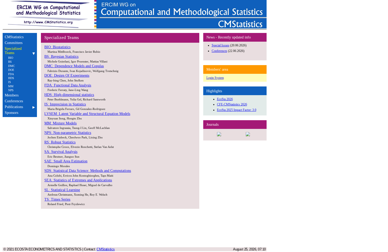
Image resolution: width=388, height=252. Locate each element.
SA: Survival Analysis (60, 152)
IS (9, 82)
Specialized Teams (13, 51)
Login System (215, 78)
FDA (11, 74)
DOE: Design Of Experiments (66, 75)
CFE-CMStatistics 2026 (232, 104)
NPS (10, 90)
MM (10, 86)
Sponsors (11, 113)
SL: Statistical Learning (62, 190)
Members (11, 95)
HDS (11, 78)
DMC (11, 65)
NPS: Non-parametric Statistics (67, 133)
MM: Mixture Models (60, 123)
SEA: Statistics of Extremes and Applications (78, 180)
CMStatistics (14, 37)
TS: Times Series (57, 199)
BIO (10, 57)
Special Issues (220, 45)
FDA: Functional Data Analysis (67, 85)
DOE (11, 69)
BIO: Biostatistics (57, 47)
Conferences (14, 101)
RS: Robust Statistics (59, 142)
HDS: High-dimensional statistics (69, 95)
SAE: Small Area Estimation (65, 161)
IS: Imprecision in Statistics (65, 104)
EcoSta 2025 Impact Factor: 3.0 (236, 110)
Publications (14, 107)
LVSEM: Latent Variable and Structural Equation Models (87, 114)
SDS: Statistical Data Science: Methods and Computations (87, 171)
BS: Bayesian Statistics (61, 57)
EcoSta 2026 (225, 99)
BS (10, 61)
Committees (13, 43)
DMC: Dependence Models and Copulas (74, 66)
